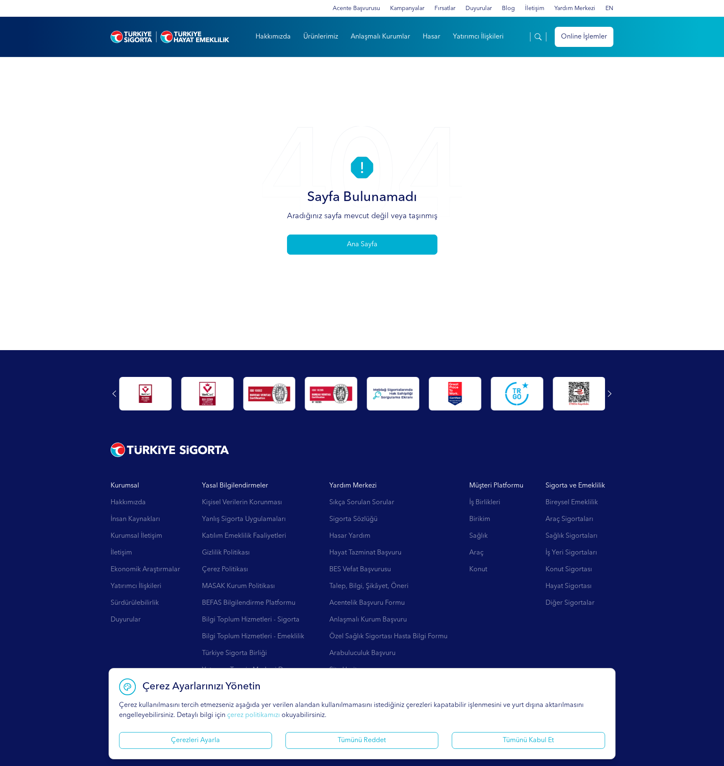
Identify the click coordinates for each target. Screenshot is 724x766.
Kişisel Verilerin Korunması (242, 502)
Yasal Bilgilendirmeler (235, 485)
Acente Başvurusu (356, 8)
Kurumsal (125, 485)
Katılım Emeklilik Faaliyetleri (244, 536)
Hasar (431, 37)
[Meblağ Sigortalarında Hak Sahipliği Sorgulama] (393, 393)
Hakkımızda (273, 37)
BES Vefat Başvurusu (360, 569)
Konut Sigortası (569, 569)
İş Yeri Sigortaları (571, 552)
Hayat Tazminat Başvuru (365, 552)
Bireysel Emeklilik (572, 502)
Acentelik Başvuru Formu (367, 603)
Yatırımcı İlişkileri (478, 37)
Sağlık (478, 536)
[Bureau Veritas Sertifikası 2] (331, 393)
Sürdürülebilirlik (135, 603)
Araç (476, 552)
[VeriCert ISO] (145, 393)
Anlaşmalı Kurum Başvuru (368, 619)
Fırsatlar (444, 8)
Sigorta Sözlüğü (353, 519)
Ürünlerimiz (320, 37)
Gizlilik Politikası (226, 552)
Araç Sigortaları (569, 519)
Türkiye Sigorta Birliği (234, 653)
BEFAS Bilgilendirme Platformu (248, 603)
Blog (508, 8)
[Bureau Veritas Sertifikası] (269, 393)
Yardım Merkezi (574, 8)
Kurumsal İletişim (136, 536)
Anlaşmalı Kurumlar (380, 37)
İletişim (534, 8)
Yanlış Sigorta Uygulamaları (244, 519)
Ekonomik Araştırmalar (145, 569)
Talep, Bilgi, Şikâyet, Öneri (369, 586)
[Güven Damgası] (517, 393)
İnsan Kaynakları (135, 519)
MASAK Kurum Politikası (238, 586)
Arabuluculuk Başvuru (362, 653)
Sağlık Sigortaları (571, 536)
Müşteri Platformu (496, 485)
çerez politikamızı (253, 715)
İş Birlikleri (484, 502)
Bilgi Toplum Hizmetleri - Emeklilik (253, 636)
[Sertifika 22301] (207, 393)
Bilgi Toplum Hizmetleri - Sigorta (251, 619)
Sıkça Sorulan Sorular (361, 502)
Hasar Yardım (349, 536)
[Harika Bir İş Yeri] (455, 393)
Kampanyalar (407, 8)
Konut (478, 569)
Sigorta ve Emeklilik (575, 485)
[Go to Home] (170, 36)
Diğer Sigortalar (570, 603)
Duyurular (478, 8)
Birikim (479, 519)
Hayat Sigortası (569, 586)
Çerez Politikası (225, 569)
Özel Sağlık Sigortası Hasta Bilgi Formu (388, 636)
